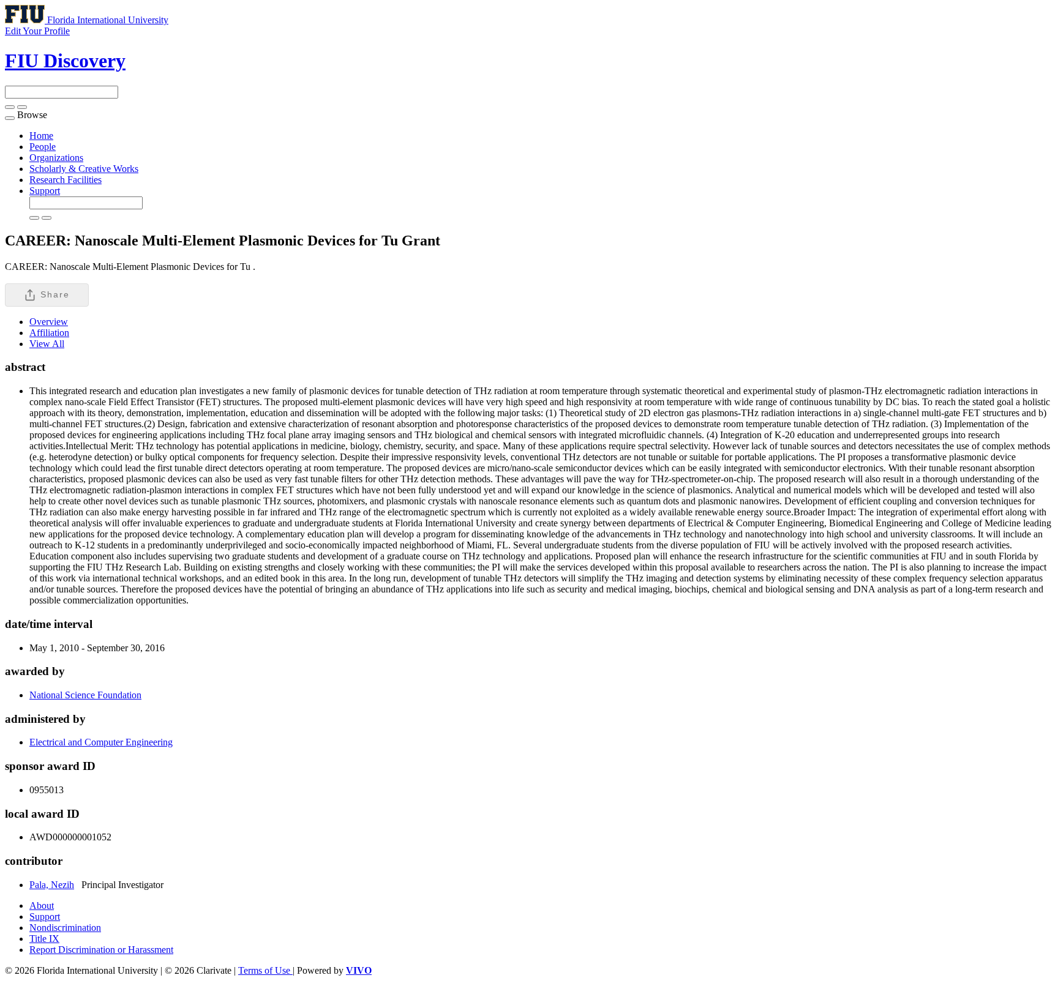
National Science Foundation (85, 695)
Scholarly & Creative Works (83, 168)
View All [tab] (46, 343)
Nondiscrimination (65, 927)
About (41, 905)
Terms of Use (265, 970)
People (42, 146)
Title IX (44, 938)
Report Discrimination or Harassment (101, 949)
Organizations (56, 157)
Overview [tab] (48, 321)
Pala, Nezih (51, 885)
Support (44, 190)
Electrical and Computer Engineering (101, 742)
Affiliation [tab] (49, 332)
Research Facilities (65, 179)
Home (41, 135)
